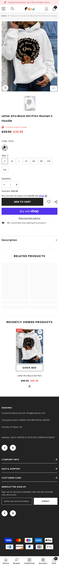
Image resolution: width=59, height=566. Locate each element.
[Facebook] (5, 448)
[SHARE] (55, 202)
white (29, 386)
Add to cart (22, 201)
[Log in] (46, 8)
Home (4, 16)
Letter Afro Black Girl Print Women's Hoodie (29, 375)
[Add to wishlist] (40, 331)
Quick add (29, 367)
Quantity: (6, 178)
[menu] (3, 9)
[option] (29, 56)
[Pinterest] (13, 448)
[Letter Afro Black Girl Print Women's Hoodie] (29, 346)
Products (14, 16)
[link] (49, 202)
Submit (46, 501)
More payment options (29, 218)
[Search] (12, 9)
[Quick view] (40, 337)
